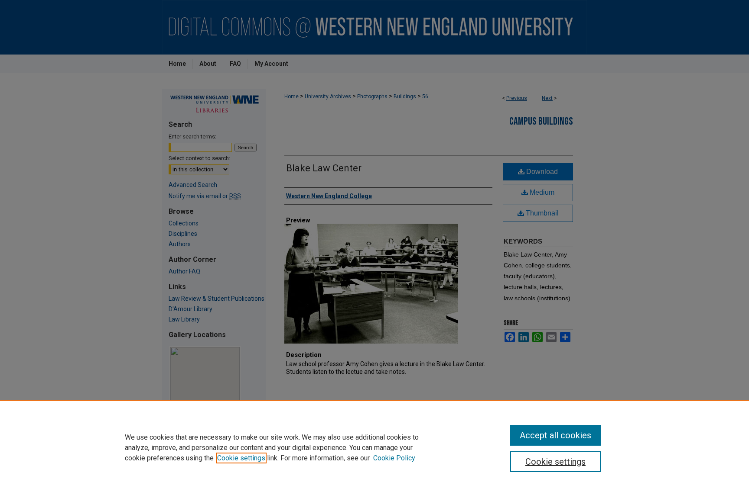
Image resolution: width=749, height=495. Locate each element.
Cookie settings (241, 458)
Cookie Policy (394, 458)
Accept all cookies (555, 435)
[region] (374, 447)
